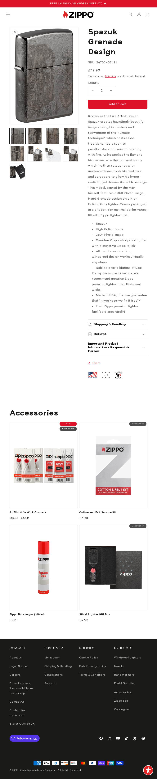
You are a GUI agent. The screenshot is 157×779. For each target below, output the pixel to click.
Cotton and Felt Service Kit (97, 512)
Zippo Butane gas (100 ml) (27, 614)
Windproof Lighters (127, 657)
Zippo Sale (121, 701)
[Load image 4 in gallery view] (71, 136)
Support (50, 683)
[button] (8, 14)
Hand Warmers (124, 675)
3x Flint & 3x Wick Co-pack (28, 512)
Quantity (93, 83)
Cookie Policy (88, 657)
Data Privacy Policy (92, 666)
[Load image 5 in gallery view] (17, 154)
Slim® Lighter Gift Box (94, 614)
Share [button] (96, 363)
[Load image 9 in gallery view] (17, 171)
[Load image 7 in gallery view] (53, 154)
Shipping (110, 76)
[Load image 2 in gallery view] (35, 136)
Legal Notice (18, 666)
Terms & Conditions (92, 675)
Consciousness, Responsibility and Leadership (22, 688)
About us (16, 657)
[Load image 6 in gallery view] (35, 154)
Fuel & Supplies (124, 683)
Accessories (122, 692)
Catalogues (122, 709)
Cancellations (53, 675)
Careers (15, 675)
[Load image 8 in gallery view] (71, 154)
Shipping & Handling (58, 666)
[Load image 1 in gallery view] (17, 136)
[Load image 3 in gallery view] (53, 136)
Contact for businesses (17, 713)
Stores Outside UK (22, 723)
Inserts (118, 666)
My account (52, 657)
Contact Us (17, 701)
